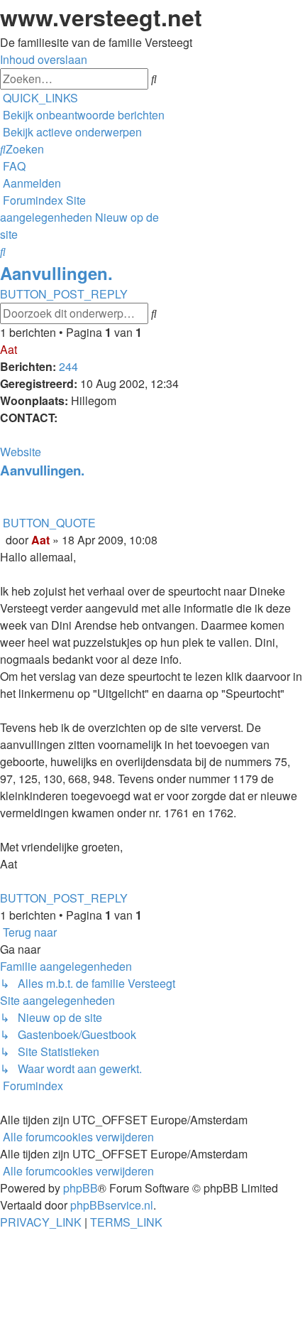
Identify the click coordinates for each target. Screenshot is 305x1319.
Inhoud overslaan (43, 59)
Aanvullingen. (56, 273)
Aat (8, 349)
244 (68, 366)
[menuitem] (82, 115)
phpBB (80, 1188)
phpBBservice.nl (111, 1205)
